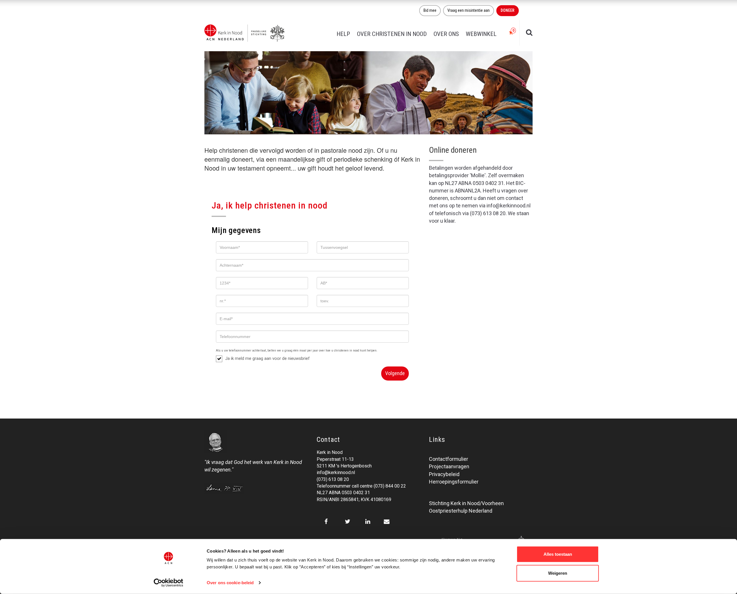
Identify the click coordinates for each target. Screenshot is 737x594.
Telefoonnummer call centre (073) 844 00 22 (361, 486)
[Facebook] (326, 521)
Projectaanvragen (449, 466)
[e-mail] (386, 521)
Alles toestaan (558, 554)
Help (343, 33)
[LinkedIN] (367, 521)
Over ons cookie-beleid (230, 582)
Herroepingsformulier (453, 482)
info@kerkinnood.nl (336, 472)
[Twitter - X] (347, 521)
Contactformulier (448, 459)
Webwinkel (481, 33)
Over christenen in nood (392, 33)
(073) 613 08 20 (333, 479)
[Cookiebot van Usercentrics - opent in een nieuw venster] (168, 582)
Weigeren (557, 572)
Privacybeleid (444, 474)
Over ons (446, 33)
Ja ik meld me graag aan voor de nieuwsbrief (267, 358)
